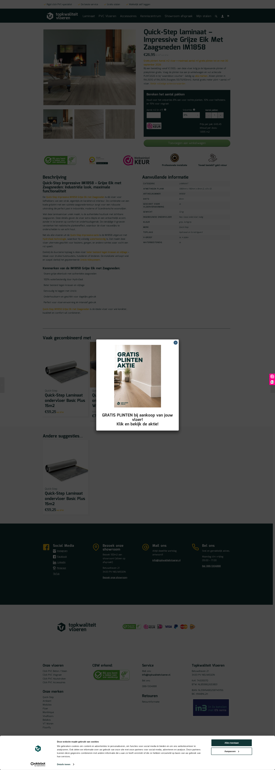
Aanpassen (230, 751)
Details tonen (63, 764)
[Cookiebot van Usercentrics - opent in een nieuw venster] (38, 764)
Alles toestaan (232, 743)
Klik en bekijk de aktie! (138, 424)
